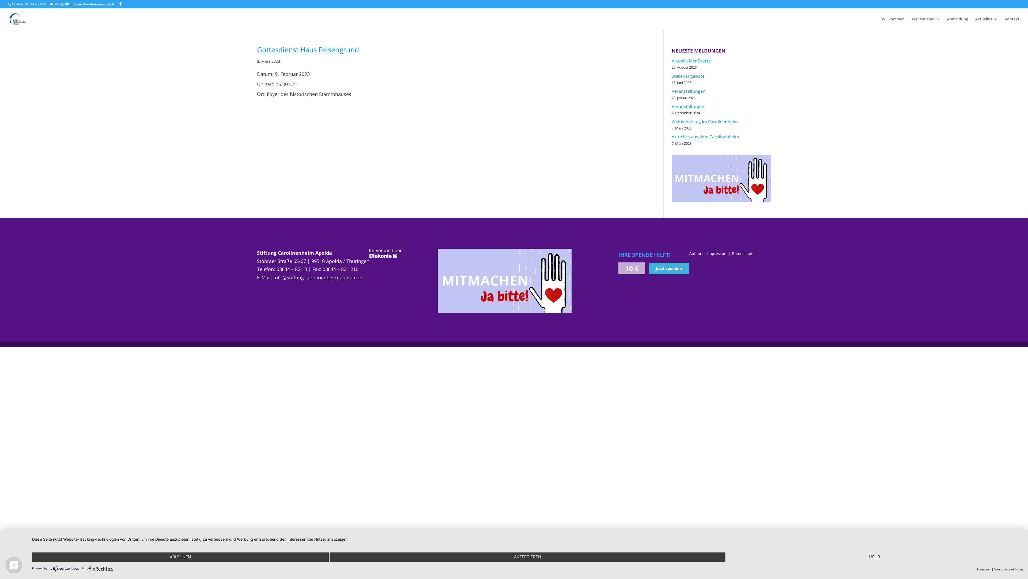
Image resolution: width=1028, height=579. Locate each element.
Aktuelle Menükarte (691, 61)
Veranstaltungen (688, 91)
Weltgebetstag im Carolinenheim (705, 122)
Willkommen (893, 19)
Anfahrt (696, 253)
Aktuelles (983, 19)
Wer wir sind (923, 19)
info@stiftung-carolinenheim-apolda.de (318, 277)
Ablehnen (180, 556)
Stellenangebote (688, 76)
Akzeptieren (527, 556)
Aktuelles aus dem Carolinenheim (705, 137)
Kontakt (1012, 19)
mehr (874, 556)
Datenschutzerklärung (1008, 569)
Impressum (717, 253)
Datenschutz (743, 253)
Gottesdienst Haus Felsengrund (308, 49)
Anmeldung (957, 19)
